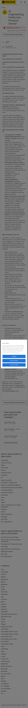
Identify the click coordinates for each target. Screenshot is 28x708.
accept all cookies (14, 364)
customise (14, 356)
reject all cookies (14, 360)
